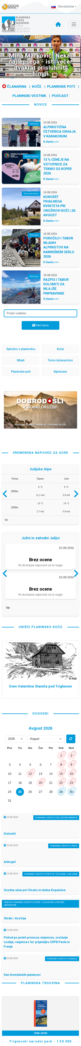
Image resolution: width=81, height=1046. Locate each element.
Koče (36, 86)
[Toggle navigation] (74, 24)
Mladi (20, 360)
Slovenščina (65, 6)
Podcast (60, 96)
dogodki (41, 745)
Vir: (6, 521)
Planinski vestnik (29, 96)
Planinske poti (61, 86)
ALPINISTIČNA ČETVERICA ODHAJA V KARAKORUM (59, 131)
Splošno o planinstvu (20, 349)
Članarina (16, 86)
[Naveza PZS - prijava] (12, 6)
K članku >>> (51, 141)
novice (40, 104)
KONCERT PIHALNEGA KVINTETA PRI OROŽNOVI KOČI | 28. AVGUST (59, 206)
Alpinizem (60, 371)
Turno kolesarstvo (60, 360)
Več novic (42, 325)
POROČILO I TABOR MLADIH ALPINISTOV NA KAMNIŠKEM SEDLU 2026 (58, 247)
